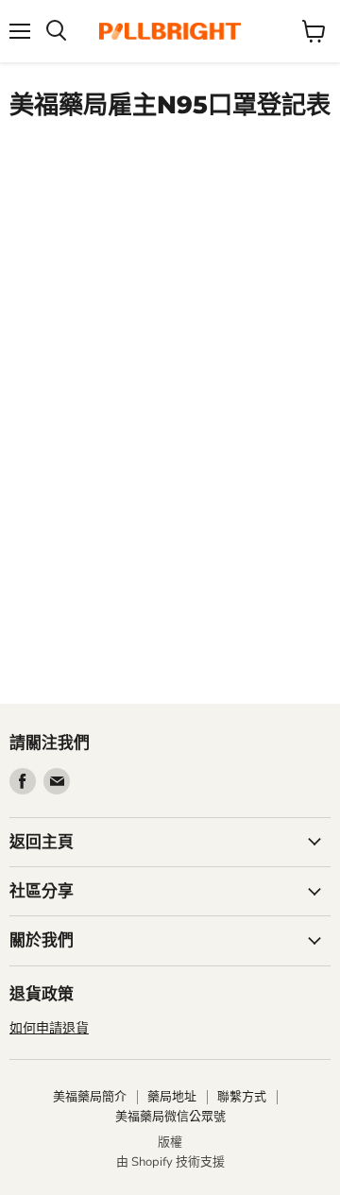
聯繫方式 (241, 1096)
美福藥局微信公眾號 (170, 1116)
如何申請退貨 (49, 1028)
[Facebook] (22, 781)
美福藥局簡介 (90, 1096)
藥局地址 (171, 1096)
